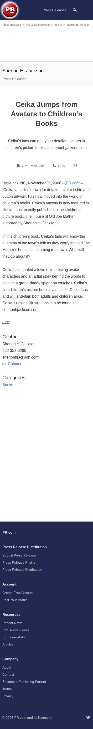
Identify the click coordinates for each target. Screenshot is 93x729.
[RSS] (55, 165)
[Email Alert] (19, 165)
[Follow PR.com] (88, 717)
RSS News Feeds (15, 630)
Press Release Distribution (22, 569)
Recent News (12, 623)
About (6, 667)
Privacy (7, 696)
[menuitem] (75, 10)
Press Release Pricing (19, 562)
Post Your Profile (14, 600)
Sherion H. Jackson (78, 24)
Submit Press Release (19, 555)
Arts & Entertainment (38, 24)
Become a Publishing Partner (24, 682)
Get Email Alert (33, 165)
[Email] (74, 165)
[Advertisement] (46, 44)
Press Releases (11, 24)
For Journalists (13, 637)
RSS (61, 165)
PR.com (72, 183)
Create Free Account (18, 593)
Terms (7, 689)
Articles (7, 644)
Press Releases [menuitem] (54, 10)
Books (58, 24)
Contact (14, 364)
